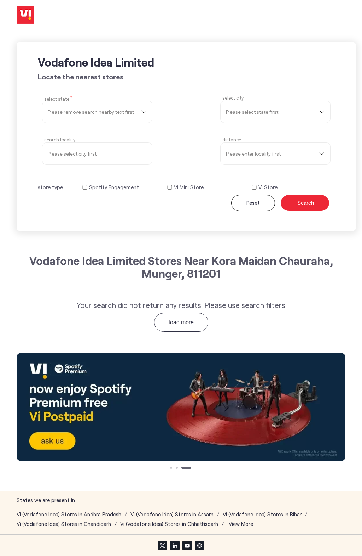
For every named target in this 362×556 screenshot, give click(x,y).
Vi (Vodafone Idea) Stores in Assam (172, 514)
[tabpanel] (181, 407)
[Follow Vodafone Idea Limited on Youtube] (187, 545)
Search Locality (59, 139)
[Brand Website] (199, 545)
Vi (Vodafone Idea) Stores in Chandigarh (64, 524)
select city (233, 98)
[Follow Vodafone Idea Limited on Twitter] (162, 545)
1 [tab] (172, 468)
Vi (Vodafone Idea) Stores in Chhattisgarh (169, 524)
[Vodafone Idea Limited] (25, 15)
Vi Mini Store (189, 187)
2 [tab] (177, 468)
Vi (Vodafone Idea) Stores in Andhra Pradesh (69, 514)
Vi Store (268, 187)
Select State (58, 98)
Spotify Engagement (114, 187)
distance (231, 139)
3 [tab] (183, 468)
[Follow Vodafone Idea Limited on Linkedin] (174, 545)
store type (50, 187)
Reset (253, 203)
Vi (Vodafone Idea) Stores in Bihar (262, 514)
